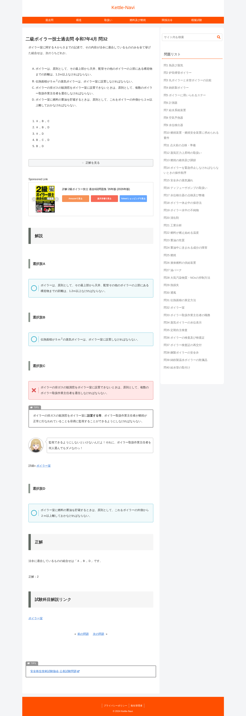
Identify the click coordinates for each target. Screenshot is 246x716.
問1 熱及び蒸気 (173, 65)
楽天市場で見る (104, 198)
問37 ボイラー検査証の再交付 (183, 345)
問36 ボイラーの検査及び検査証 (184, 337)
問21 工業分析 (173, 225)
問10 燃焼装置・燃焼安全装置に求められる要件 (191, 135)
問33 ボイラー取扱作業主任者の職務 (187, 315)
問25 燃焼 (170, 255)
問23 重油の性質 (174, 240)
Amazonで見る (76, 198)
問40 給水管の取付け (177, 367)
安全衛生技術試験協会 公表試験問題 (53, 671)
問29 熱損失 (171, 285)
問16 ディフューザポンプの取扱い (185, 188)
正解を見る (93, 162)
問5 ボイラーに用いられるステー (185, 95)
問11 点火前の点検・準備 (180, 145)
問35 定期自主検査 (175, 330)
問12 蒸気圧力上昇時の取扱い (183, 152)
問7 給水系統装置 (175, 110)
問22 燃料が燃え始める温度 (181, 232)
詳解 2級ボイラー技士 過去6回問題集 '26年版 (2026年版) (96, 189)
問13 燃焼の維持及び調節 (180, 160)
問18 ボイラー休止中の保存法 (183, 202)
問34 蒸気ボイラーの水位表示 (183, 322)
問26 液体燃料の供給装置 (180, 262)
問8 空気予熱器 (173, 117)
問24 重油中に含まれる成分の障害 (185, 247)
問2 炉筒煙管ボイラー (178, 72)
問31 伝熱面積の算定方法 (180, 300)
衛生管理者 (136, 705)
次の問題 (98, 634)
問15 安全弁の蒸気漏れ (178, 180)
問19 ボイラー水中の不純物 (181, 210)
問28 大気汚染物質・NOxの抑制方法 (187, 277)
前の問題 (83, 634)
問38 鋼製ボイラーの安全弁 (181, 352)
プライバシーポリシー (115, 705)
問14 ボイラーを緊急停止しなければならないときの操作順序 (191, 170)
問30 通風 (170, 292)
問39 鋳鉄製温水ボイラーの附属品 (185, 360)
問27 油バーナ (173, 270)
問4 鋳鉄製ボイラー (176, 87)
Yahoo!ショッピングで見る (133, 198)
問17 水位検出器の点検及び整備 (184, 195)
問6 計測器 (170, 102)
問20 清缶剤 (171, 217)
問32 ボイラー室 (174, 307)
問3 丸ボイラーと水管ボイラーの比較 (188, 80)
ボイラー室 (43, 465)
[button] (219, 37)
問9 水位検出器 (173, 125)
